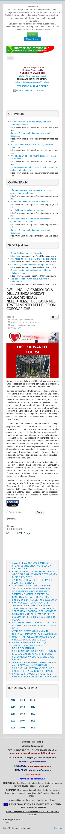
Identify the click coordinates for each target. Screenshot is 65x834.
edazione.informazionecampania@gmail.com (32, 82)
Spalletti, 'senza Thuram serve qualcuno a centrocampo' (29, 280)
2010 (22, 713)
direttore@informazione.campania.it (32, 76)
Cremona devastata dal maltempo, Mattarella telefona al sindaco (30, 123)
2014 (13, 706)
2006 (33, 720)
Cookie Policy (32, 38)
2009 (33, 713)
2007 (22, 720)
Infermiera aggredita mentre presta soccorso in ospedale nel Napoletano (31, 191)
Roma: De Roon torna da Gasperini (26, 253)
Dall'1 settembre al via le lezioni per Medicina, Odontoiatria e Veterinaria (31, 220)
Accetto (32, 34)
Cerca (39, 512)
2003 (33, 727)
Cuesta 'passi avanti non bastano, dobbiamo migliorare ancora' (30, 271)
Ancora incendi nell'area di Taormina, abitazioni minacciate (31, 146)
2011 (13, 713)
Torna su (58, 827)
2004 (22, 727)
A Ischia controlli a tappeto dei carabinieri (29, 201)
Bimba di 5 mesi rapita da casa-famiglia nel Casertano (30, 134)
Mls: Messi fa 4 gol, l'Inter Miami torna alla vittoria (33, 258)
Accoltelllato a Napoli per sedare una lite (28, 210)
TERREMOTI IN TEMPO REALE (32, 86)
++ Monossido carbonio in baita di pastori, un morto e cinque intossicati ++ (33, 168)
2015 (32, 699)
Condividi (12, 501)
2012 (33, 706)
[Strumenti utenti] (54, 317)
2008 (13, 720)
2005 (13, 727)
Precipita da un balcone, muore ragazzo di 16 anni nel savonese (33, 157)
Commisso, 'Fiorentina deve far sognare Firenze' (32, 264)
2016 (22, 699)
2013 (22, 706)
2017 (13, 699)
